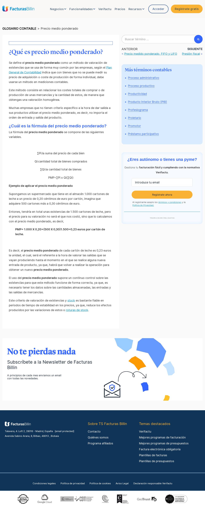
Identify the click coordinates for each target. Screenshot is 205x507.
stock (71, 300)
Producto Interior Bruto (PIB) (147, 101)
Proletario (134, 118)
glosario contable (19, 28)
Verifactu (104, 9)
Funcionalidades (81, 9)
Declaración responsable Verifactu (152, 483)
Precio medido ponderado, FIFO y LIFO (150, 53)
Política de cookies (100, 483)
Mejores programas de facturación (162, 437)
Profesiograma (138, 109)
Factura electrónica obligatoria (159, 449)
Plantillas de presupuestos (156, 461)
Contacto (94, 431)
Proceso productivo (141, 85)
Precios (120, 9)
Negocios (57, 9)
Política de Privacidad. (143, 205)
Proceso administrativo (143, 77)
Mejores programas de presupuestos (164, 443)
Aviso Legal (122, 483)
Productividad (137, 93)
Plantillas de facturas (153, 455)
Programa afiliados (100, 443)
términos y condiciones (169, 202)
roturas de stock (77, 310)
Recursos (135, 9)
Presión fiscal (191, 53)
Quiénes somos (98, 437)
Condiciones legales (44, 483)
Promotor (134, 126)
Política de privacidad (73, 483)
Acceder (158, 9)
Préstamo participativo (143, 134)
